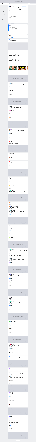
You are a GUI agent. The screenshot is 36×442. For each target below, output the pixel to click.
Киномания (13, 6)
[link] (13, 70)
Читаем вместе (12, 202)
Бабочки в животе (13, 210)
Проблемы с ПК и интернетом (14, 206)
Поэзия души (12, 274)
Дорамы (12, 177)
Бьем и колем (13, 54)
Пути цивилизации (13, 161)
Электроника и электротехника (14, 393)
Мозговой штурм (13, 321)
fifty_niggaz (10, 54)
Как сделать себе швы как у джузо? (14, 55)
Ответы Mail (12, 129)
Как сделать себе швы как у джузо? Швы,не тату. (15, 60)
